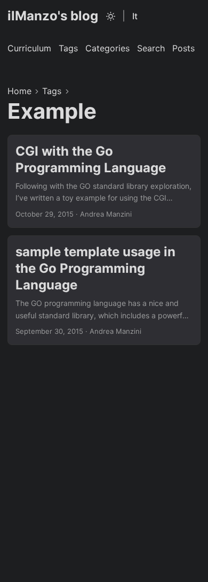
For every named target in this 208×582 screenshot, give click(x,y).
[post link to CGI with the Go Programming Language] (104, 181)
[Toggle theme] (111, 16)
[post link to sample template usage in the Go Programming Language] (104, 290)
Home (19, 91)
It (135, 16)
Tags (51, 91)
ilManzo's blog (52, 16)
